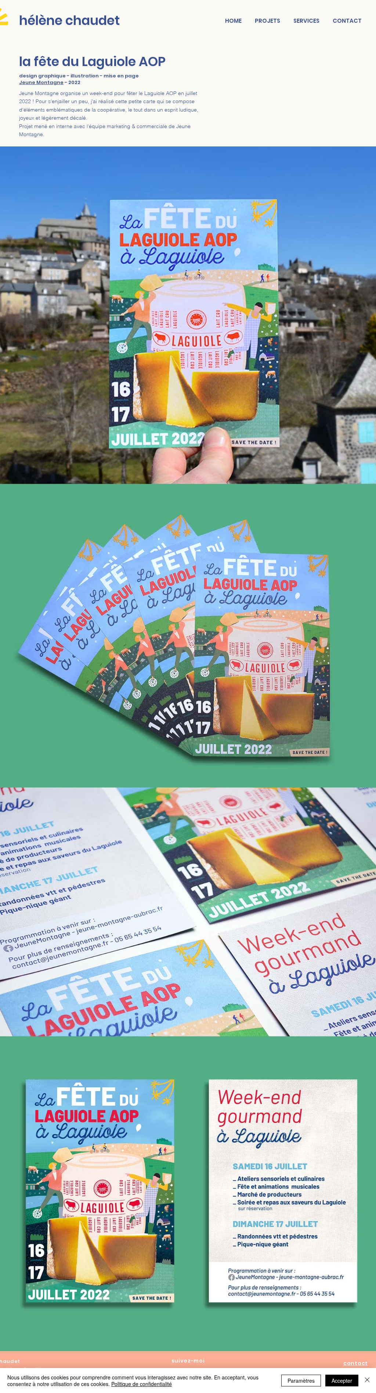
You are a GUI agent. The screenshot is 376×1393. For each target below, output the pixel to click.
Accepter (342, 1380)
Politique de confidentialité (141, 1383)
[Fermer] (367, 1380)
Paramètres (301, 1380)
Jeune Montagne (41, 82)
